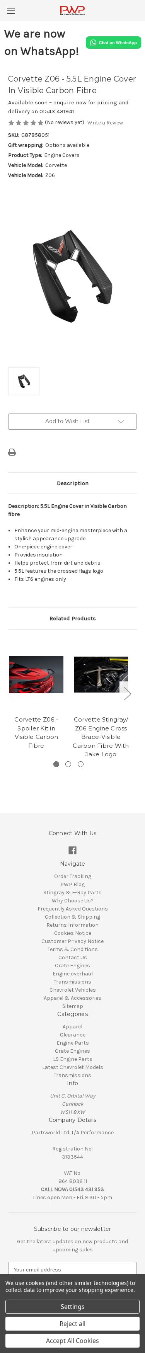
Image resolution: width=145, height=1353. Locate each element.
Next (127, 693)
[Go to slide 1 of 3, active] (56, 764)
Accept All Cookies (72, 1340)
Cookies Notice (72, 933)
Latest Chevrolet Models (72, 1067)
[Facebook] (72, 850)
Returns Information (72, 925)
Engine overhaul (73, 973)
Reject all (72, 1323)
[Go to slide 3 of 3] (81, 764)
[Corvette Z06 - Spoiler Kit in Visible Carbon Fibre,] (36, 674)
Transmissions (72, 982)
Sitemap (72, 1006)
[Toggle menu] (10, 10)
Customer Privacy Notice (72, 941)
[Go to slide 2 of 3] (68, 764)
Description (73, 483)
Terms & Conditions (73, 949)
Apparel (72, 1026)
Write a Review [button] (105, 122)
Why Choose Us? (73, 900)
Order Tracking (72, 876)
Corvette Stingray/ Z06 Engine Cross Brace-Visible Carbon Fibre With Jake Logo (101, 737)
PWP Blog (72, 884)
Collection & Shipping (72, 917)
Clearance (72, 1034)
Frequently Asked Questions (73, 908)
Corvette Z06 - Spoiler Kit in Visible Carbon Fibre (36, 732)
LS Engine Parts (72, 1059)
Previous (10, 693)
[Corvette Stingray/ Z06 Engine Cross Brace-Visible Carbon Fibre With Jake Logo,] (101, 674)
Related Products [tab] (72, 618)
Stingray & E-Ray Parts (72, 892)
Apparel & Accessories (72, 998)
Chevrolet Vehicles (72, 990)
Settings (73, 1306)
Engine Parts (72, 1043)
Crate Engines (72, 965)
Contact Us (72, 957)
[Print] (12, 452)
